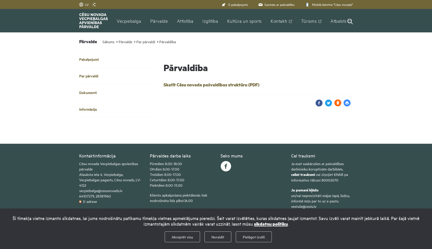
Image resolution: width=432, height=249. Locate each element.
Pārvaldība (167, 42)
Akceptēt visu (182, 236)
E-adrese (89, 201)
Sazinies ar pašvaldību (279, 4)
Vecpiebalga (129, 21)
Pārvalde (159, 21)
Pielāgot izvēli (254, 236)
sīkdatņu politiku (271, 224)
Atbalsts (338, 21)
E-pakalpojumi (238, 4)
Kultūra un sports (244, 21)
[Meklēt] (350, 22)
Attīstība (185, 21)
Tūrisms (309, 21)
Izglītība (210, 21)
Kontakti (279, 21)
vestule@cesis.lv (303, 206)
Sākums (108, 42)
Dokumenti (88, 92)
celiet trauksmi (303, 174)
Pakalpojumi (89, 59)
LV (87, 4)
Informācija (88, 109)
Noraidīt (218, 236)
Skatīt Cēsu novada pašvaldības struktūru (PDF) (211, 85)
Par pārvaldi (145, 42)
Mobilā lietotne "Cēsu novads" (332, 4)
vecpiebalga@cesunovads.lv (100, 190)
